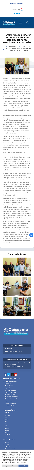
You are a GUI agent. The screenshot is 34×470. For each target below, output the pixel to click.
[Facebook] (5, 374)
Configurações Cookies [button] (10, 466)
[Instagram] (12, 374)
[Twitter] (8, 374)
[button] (20, 23)
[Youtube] (15, 374)
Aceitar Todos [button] (23, 466)
